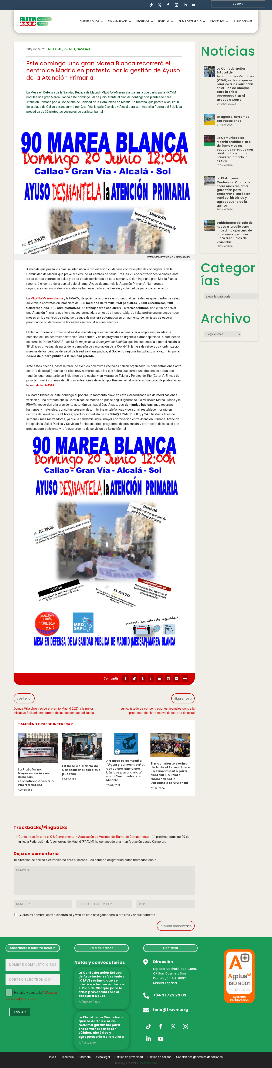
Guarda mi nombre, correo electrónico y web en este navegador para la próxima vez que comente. (87, 915)
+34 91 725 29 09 (169, 995)
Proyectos (217, 21)
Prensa (69, 49)
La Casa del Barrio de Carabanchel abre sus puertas (81, 770)
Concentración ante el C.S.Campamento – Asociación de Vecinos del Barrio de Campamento (83, 837)
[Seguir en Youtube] (193, 4)
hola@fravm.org (170, 1009)
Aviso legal (102, 1057)
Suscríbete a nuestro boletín (32, 948)
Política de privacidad (129, 1057)
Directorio (67, 1057)
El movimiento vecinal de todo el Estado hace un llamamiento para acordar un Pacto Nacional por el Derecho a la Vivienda (170, 773)
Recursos (142, 21)
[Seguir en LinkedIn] (185, 4)
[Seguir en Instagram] (176, 4)
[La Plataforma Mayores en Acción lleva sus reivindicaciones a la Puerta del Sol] (38, 748)
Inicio (52, 1057)
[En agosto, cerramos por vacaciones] (209, 119)
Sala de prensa (101, 948)
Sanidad (83, 49)
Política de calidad (159, 1057)
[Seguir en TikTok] (151, 4)
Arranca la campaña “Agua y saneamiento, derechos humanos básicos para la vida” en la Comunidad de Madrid (125, 770)
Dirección (163, 961)
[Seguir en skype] (159, 4)
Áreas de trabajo (189, 21)
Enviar (20, 1012)
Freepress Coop (148, 1063)
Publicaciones (243, 21)
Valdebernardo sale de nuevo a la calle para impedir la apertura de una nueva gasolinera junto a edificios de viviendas (235, 232)
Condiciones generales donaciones (199, 1057)
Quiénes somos (89, 21)
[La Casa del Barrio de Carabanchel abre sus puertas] (82, 746)
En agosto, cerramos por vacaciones (233, 119)
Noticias (164, 21)
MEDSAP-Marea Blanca (47, 298)
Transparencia (118, 21)
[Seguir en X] (173, 1026)
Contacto (170, 948)
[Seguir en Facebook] (168, 4)
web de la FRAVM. (42, 385)
